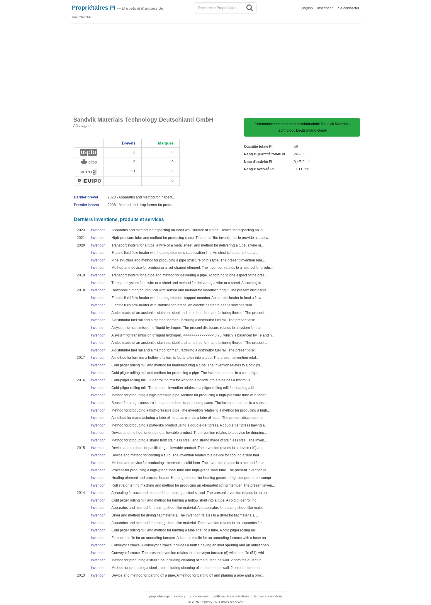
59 (296, 147)
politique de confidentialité (231, 596)
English (307, 8)
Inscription (325, 8)
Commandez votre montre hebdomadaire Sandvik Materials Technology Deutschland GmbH (301, 127)
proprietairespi (159, 596)
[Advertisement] (215, 68)
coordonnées (199, 596)
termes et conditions (268, 596)
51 (133, 171)
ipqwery (179, 596)
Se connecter (348, 8)
